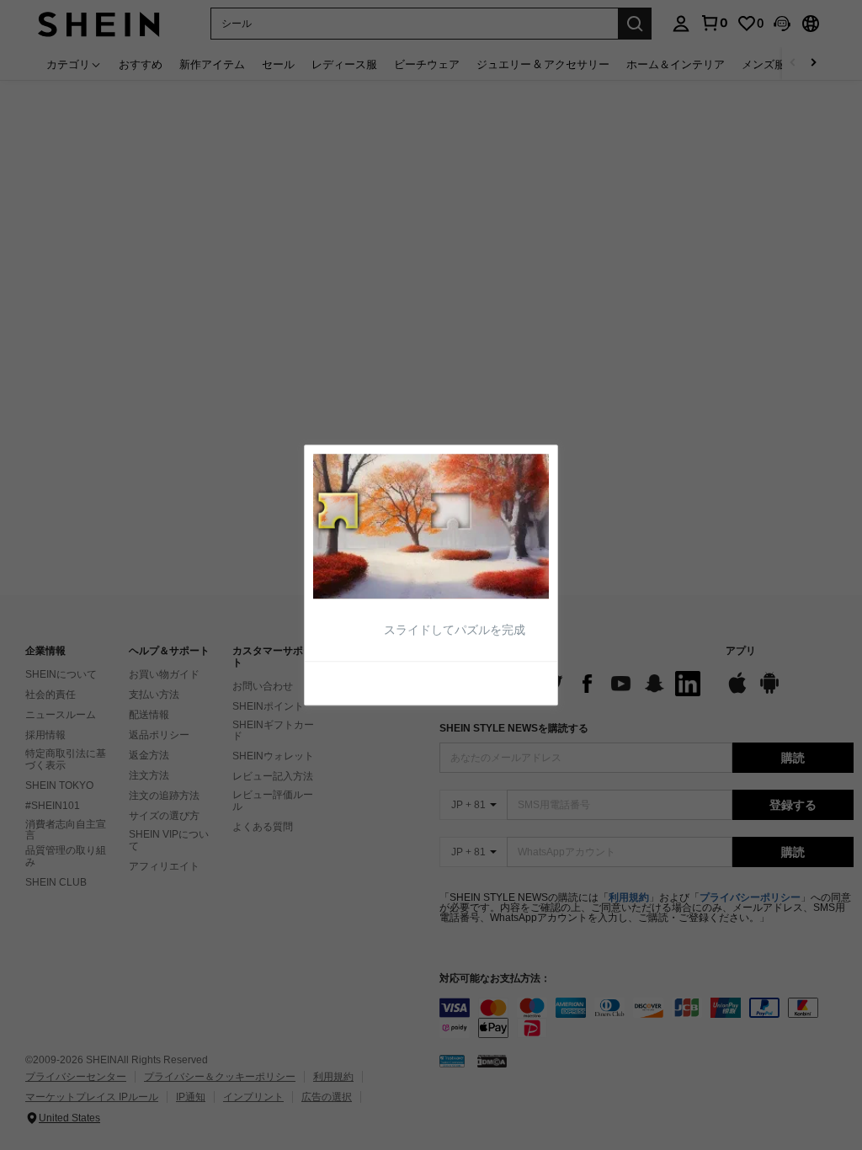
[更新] (354, 682)
